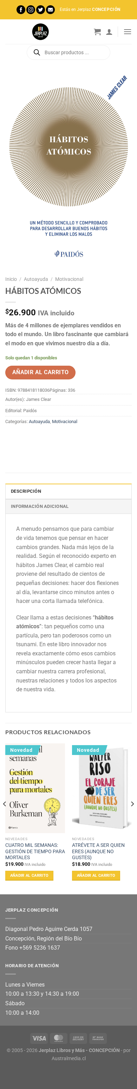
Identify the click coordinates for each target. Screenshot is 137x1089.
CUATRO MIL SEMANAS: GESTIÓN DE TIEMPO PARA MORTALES (35, 851)
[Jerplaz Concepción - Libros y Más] (40, 31)
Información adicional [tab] (39, 506)
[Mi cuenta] (109, 31)
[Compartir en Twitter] (37, 438)
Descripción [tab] (26, 491)
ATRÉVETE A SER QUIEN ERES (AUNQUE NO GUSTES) (98, 851)
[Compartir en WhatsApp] (12, 438)
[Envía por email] (50, 438)
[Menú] (127, 31)
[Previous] (4, 818)
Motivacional (69, 279)
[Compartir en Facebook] (24, 438)
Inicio (11, 279)
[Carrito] (97, 31)
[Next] (132, 818)
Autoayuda (36, 279)
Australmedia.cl (69, 1059)
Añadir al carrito (40, 372)
